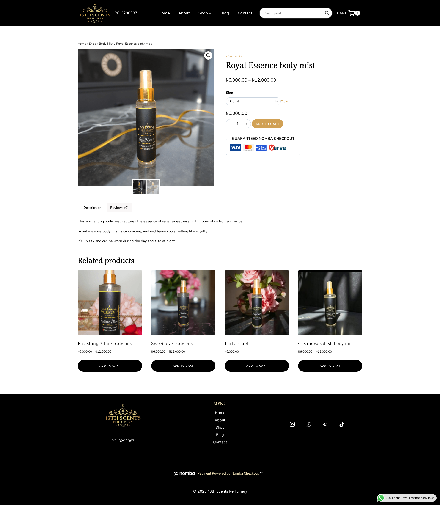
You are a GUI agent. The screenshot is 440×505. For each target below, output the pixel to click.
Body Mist (234, 56)
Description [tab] (92, 207)
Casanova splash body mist (326, 343)
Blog (224, 13)
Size (229, 92)
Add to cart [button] (256, 365)
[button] (208, 55)
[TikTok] (341, 424)
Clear (284, 101)
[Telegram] (325, 424)
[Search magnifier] (327, 13)
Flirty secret (236, 343)
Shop (220, 427)
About (184, 13)
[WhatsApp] (308, 424)
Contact (245, 13)
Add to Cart (268, 124)
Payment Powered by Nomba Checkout (228, 473)
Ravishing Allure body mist (105, 343)
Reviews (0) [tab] (119, 207)
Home (164, 13)
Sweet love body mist (172, 343)
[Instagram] (292, 424)
